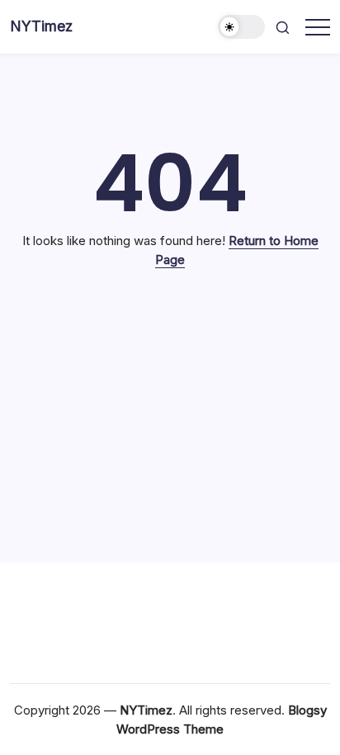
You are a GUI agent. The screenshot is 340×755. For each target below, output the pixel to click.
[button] (242, 27)
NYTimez (41, 26)
